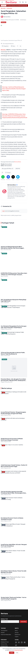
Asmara (16, 632)
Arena (16, 630)
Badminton (17, 634)
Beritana (3, 49)
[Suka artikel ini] (2, 172)
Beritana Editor (8, 165)
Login (3, 211)
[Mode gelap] (23, 2)
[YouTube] (24, 642)
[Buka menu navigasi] (2, 2)
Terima (11, 652)
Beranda (3, 8)
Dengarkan (6, 46)
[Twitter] (19, 642)
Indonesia (9, 8)
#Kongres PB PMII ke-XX (7, 168)
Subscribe (23, 621)
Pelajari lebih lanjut (18, 650)
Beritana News (17, 161)
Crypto (16, 636)
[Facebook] (16, 642)
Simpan (9, 172)
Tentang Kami (4, 630)
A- (17, 46)
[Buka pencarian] (20, 2)
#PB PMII (18, 168)
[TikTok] (16, 645)
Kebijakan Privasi (5, 642)
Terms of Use (4, 644)
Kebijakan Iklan (4, 646)
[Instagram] (22, 642)
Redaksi (3, 632)
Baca (14, 46)
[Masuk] (26, 2)
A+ (20, 46)
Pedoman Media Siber (6, 634)
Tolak (17, 652)
